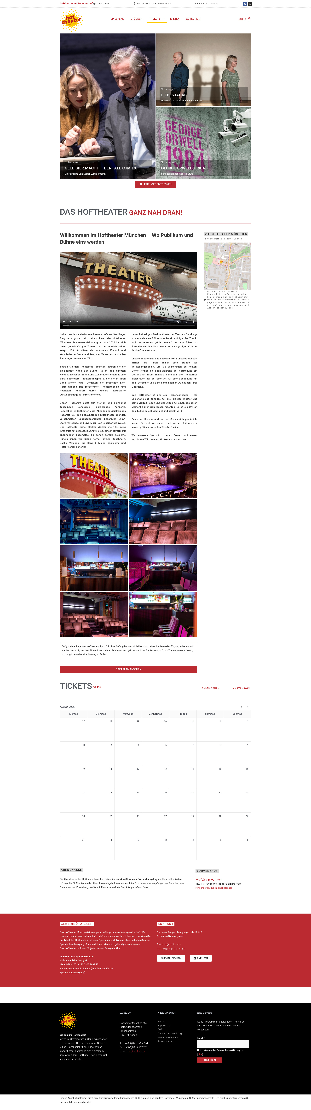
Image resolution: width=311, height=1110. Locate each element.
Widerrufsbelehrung (168, 1037)
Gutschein (193, 18)
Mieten (174, 18)
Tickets (155, 18)
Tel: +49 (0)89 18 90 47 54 (171, 949)
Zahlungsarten (165, 1041)
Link (200, 1054)
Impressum (164, 1025)
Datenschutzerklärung (170, 1033)
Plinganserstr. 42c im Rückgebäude (214, 887)
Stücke (135, 18)
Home (161, 1021)
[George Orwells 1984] (203, 143)
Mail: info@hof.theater (169, 944)
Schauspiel (72, 162)
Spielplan (117, 18)
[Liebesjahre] (203, 69)
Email (201, 1038)
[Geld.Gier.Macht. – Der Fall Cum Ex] (108, 106)
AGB (160, 1029)
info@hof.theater (136, 1051)
